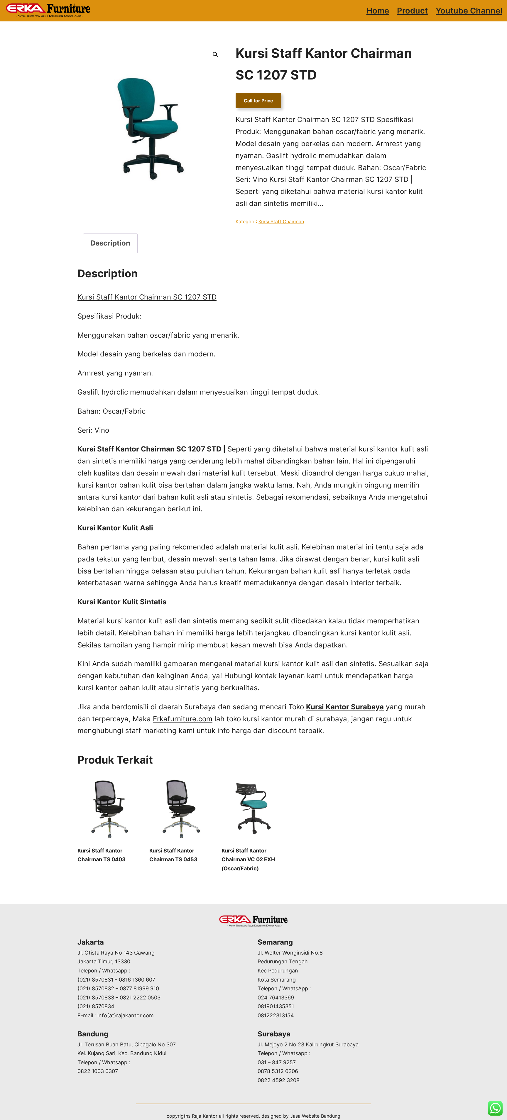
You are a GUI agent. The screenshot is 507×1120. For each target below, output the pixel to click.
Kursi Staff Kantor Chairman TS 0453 (173, 855)
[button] (215, 54)
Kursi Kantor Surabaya (345, 707)
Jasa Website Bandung (315, 1116)
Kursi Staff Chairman (281, 221)
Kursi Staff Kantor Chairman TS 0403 (101, 855)
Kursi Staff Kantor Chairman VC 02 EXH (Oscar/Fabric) (248, 859)
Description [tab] (110, 243)
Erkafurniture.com (182, 719)
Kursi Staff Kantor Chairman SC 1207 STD (147, 297)
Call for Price (258, 100)
